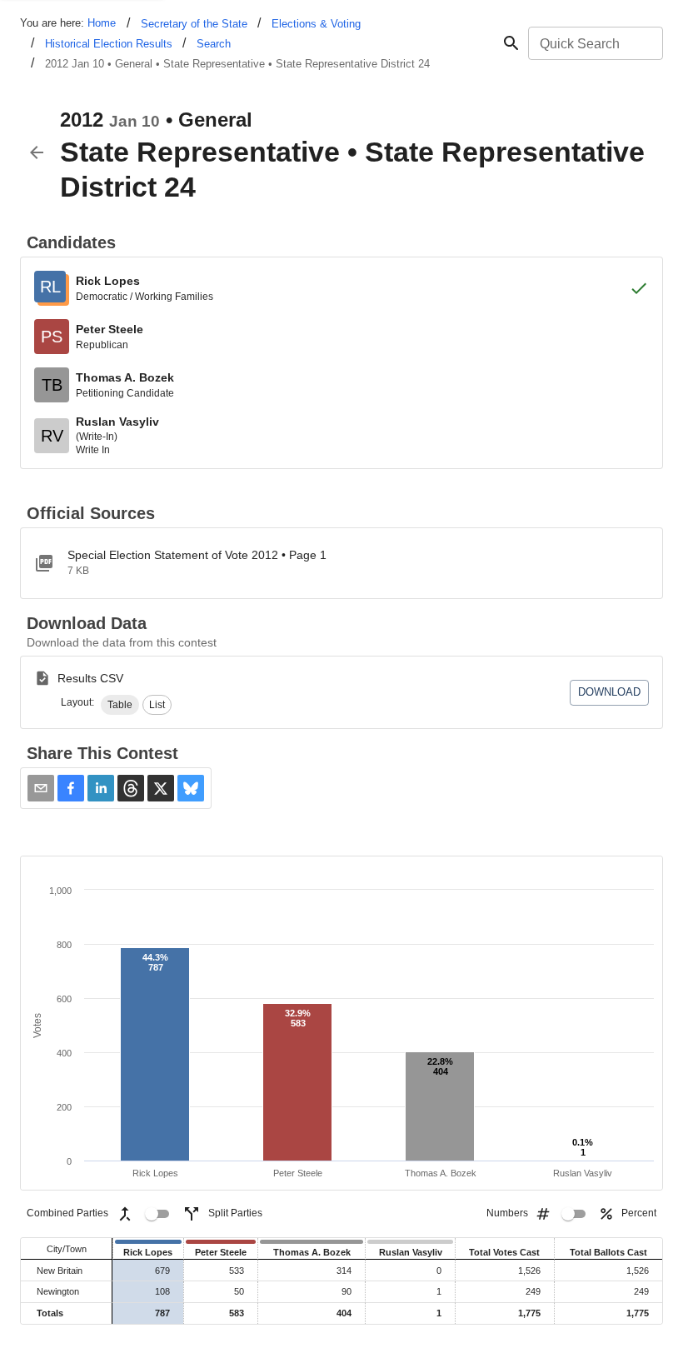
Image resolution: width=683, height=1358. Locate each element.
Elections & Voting (316, 23)
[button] (120, 705)
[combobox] (594, 43)
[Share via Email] (40, 788)
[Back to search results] (36, 152)
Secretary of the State (194, 23)
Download (609, 692)
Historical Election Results (108, 43)
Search (214, 43)
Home (101, 23)
